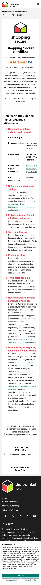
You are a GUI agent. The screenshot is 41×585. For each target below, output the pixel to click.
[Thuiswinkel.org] (10, 4)
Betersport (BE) (9, 15)
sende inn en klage (25, 363)
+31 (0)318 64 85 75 (10, 510)
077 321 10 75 (31, 166)
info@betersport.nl (33, 169)
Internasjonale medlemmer (16, 11)
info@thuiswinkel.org (10, 506)
